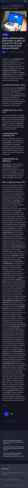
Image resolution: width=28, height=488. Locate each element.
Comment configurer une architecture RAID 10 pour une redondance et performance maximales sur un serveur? (13, 454)
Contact (18, 479)
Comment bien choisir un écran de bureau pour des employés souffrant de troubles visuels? (13, 448)
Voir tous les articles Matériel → (10, 421)
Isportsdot (5, 469)
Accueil (3, 5)
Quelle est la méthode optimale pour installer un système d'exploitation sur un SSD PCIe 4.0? (13, 442)
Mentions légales (11, 479)
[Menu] (25, 1)
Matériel (7, 5)
